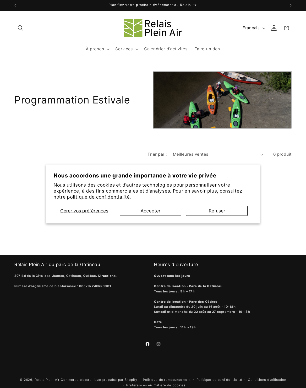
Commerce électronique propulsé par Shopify (99, 380)
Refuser (217, 211)
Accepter (150, 211)
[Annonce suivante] (290, 5)
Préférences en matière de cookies (156, 385)
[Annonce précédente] (15, 5)
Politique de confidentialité (219, 380)
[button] (20, 28)
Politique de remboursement (167, 380)
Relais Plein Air (47, 380)
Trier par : (157, 154)
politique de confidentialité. (99, 197)
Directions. (107, 276)
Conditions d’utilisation (267, 380)
